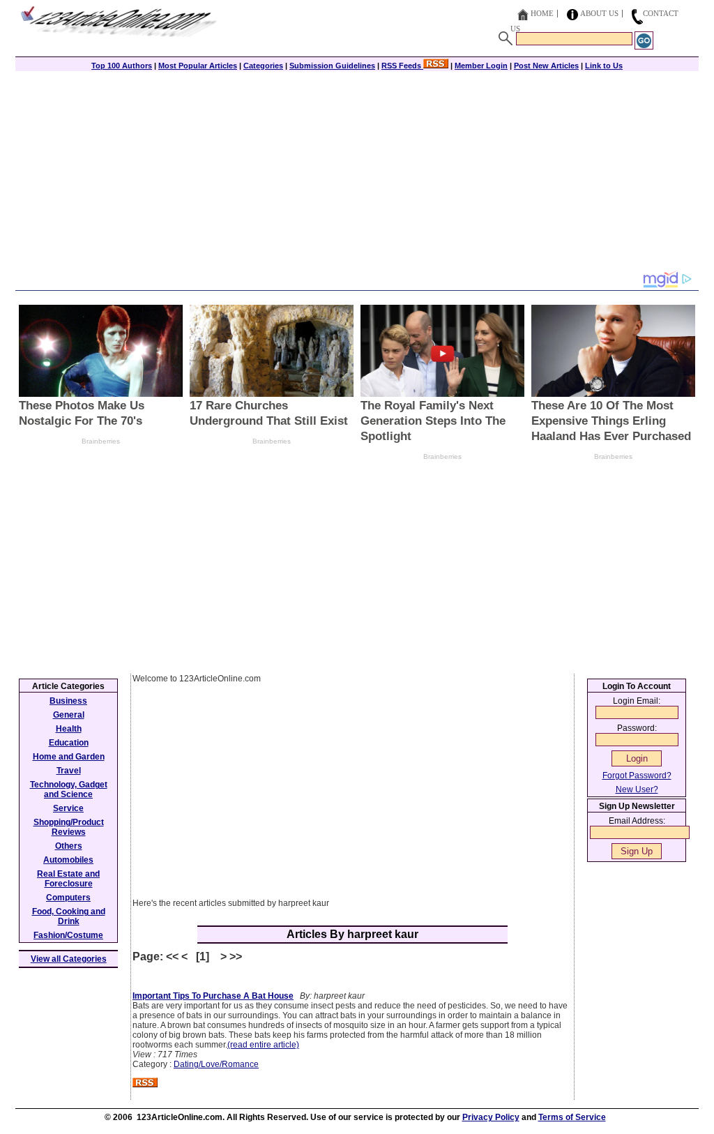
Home (542, 13)
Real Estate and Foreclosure (68, 879)
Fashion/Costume (68, 935)
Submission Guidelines (332, 65)
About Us (599, 13)
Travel (68, 771)
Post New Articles (546, 65)
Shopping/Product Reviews (68, 827)
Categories (263, 65)
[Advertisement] (357, 172)
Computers (68, 897)
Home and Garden (69, 757)
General (68, 715)
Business (68, 701)
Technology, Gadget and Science (68, 789)
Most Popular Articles (197, 65)
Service (68, 808)
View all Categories (69, 959)
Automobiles (68, 860)
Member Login (481, 65)
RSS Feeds (402, 65)
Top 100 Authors (121, 65)
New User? (637, 789)
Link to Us (604, 65)
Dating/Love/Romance (216, 1064)
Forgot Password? (636, 775)
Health (69, 729)
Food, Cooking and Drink (68, 916)
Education (69, 743)
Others (68, 846)
